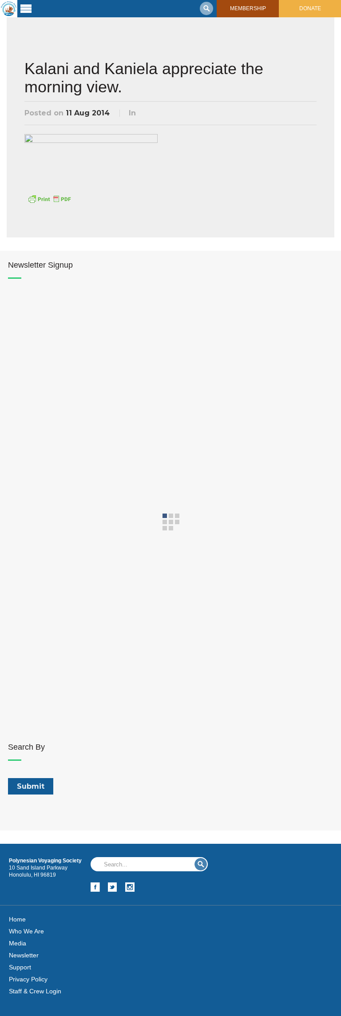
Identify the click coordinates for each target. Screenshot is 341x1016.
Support (20, 967)
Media (17, 943)
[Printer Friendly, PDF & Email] (49, 198)
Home (17, 919)
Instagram (130, 887)
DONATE (310, 8)
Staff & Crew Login (35, 991)
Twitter (112, 887)
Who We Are (26, 931)
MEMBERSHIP (248, 8)
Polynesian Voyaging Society (8, 8)
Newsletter (24, 955)
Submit (200, 864)
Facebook (95, 887)
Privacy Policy (28, 979)
